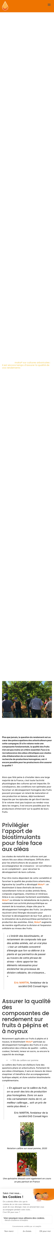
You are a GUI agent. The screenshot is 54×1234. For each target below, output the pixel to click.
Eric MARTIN (21, 982)
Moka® (41, 884)
